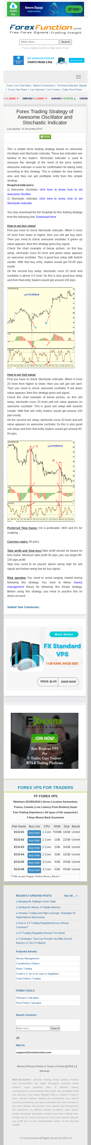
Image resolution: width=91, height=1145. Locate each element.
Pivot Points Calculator (29, 1002)
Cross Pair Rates (17, 89)
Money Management (27, 958)
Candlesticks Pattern (28, 963)
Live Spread (37, 89)
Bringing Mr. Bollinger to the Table (37, 901)
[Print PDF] (45, 136)
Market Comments (43, 85)
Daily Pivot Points (72, 89)
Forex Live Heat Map (18, 85)
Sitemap (44, 1071)
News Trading (24, 968)
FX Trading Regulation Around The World (41, 933)
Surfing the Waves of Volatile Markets (39, 907)
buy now (34, 833)
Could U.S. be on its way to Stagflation (37, 973)
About (20, 1066)
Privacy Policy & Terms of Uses (46, 1066)
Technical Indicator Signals (71, 85)
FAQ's (71, 1066)
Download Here (46, 217)
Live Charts (53, 89)
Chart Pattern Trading (28, 978)
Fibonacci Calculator (27, 997)
